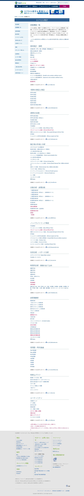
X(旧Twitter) (18, 471)
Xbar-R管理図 (33, 350)
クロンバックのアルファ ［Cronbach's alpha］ (40, 321)
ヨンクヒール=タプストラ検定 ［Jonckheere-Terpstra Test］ (43, 244)
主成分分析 (32, 316)
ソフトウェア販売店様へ (21, 459)
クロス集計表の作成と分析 (36, 151)
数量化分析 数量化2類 (35, 331)
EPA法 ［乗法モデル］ (35, 276)
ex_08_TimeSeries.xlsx (52, 292)
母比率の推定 (33, 100)
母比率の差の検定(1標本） (36, 104)
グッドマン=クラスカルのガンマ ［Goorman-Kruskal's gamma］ (44, 171)
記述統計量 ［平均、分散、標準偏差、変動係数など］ (42, 49)
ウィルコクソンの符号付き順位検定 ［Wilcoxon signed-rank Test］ (44, 136)
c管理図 (32, 362)
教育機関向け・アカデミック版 (23, 448)
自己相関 (32, 278)
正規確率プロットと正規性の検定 (37, 67)
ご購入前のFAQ (18, 66)
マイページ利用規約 (57, 443)
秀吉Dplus (35, 6)
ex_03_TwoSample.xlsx (52, 139)
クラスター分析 (33, 323)
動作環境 (17, 34)
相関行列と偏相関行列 (35, 73)
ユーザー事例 (18, 57)
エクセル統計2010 (38, 461)
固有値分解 (32, 407)
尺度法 (32, 179)
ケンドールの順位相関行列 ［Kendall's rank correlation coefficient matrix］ (46, 75)
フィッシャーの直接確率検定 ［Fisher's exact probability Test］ (44, 155)
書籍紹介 (17, 63)
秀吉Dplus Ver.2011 (39, 457)
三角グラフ (32, 387)
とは (56, 451)
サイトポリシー (48, 490)
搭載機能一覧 (18, 27)
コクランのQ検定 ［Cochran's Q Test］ (38, 242)
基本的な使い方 (18, 40)
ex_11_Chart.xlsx (51, 393)
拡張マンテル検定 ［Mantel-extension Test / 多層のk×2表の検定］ (44, 167)
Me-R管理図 (33, 354)
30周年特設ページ (19, 73)
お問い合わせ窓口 (38, 445)
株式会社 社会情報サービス (58, 490)
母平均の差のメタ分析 (35, 124)
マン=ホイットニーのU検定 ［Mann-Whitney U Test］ (42, 128)
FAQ (43, 2)
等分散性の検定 (33, 120)
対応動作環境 (19, 447)
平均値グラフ (33, 63)
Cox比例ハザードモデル (35, 257)
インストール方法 (19, 37)
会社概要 (67, 490)
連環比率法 (32, 274)
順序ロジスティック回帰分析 (36, 306)
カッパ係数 (32, 175)
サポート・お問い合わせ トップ (41, 442)
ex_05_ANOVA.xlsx (51, 218)
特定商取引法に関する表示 (22, 458)
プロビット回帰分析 (34, 310)
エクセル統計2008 (38, 462)
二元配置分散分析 (34, 194)
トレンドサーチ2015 (39, 456)
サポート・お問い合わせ (51, 2)
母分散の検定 (33, 98)
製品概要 (17, 24)
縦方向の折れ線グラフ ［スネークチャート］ (40, 379)
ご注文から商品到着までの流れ (23, 456)
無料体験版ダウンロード (21, 445)
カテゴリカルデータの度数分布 (37, 147)
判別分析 (32, 312)
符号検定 (32, 134)
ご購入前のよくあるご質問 (40, 444)
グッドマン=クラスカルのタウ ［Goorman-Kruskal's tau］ (42, 173)
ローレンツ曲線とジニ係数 (36, 385)
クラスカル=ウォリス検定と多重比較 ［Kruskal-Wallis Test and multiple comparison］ (48, 238)
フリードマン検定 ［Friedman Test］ (38, 240)
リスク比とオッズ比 (34, 159)
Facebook (18, 473)
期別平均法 (32, 272)
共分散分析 (32, 202)
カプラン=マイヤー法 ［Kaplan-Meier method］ (40, 255)
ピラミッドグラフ (34, 389)
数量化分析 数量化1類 (35, 329)
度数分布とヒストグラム (35, 53)
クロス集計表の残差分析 (35, 157)
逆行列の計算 (33, 405)
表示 (32, 55)
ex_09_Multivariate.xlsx (52, 342)
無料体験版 (55, 6)
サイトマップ (40, 490)
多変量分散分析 (33, 204)
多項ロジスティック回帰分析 (36, 304)
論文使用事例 (18, 60)
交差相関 (32, 280)
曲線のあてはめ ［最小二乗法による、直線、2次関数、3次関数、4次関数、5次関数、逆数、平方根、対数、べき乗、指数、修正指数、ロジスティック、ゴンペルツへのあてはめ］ (49, 288)
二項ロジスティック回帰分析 (36, 302)
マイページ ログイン (63, 2)
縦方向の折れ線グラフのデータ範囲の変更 (39, 381)
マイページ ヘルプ (57, 442)
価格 (16, 47)
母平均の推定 (33, 92)
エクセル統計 (25, 6)
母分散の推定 (33, 96)
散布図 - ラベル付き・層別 (36, 377)
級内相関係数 (33, 71)
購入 (65, 6)
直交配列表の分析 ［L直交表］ (37, 208)
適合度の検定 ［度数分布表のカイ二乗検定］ (40, 149)
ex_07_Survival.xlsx (51, 260)
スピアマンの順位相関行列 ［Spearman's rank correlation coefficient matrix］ (46, 77)
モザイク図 (32, 383)
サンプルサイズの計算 (35, 417)
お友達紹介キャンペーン (21, 465)
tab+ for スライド (45, 6)
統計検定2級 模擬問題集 (40, 474)
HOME (16, 16)
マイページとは (56, 445)
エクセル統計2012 (38, 459)
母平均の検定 (33, 94)
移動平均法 (32, 268)
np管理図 (32, 358)
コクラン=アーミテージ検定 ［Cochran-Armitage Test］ (42, 161)
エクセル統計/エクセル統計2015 (42, 447)
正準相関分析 (33, 327)
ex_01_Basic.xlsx (51, 84)
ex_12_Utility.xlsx (51, 420)
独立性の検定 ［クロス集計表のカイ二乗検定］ (40, 153)
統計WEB (39, 2)
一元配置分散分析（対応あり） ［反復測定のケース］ (42, 192)
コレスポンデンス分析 (35, 177)
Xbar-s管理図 (33, 352)
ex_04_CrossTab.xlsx (51, 182)
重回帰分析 (32, 300)
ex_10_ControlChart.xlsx (52, 369)
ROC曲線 (32, 366)
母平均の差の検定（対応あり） (37, 118)
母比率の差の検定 (34, 122)
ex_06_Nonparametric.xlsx (53, 247)
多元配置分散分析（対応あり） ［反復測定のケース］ (42, 200)
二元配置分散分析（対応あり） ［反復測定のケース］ (42, 196)
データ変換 (32, 403)
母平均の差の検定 (34, 115)
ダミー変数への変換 (34, 409)
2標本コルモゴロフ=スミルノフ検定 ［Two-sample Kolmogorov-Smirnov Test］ (47, 132)
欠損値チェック (33, 400)
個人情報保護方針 (57, 467)
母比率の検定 (33, 102)
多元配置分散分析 (34, 198)
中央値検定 (32, 126)
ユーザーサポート (19, 69)
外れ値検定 (32, 69)
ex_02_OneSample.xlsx (52, 108)
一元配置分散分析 (34, 190)
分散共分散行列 (33, 79)
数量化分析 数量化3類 (35, 333)
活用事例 (17, 54)
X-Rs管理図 (32, 356)
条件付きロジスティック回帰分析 (37, 308)
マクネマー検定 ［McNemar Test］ (37, 169)
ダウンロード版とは (19, 50)
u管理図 (32, 364)
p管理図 (32, 360)
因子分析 (32, 318)
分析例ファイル (18, 43)
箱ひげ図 (32, 57)
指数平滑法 (32, 270)
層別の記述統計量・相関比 (36, 51)
